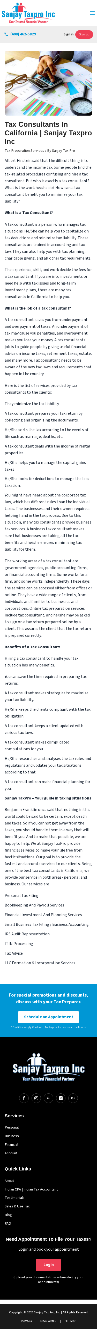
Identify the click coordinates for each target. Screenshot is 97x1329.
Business (12, 1136)
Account (11, 1153)
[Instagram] (36, 1098)
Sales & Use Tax (17, 1206)
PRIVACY (26, 1321)
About (9, 1180)
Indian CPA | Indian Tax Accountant (31, 1189)
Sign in (68, 34)
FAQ (8, 1223)
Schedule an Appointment (48, 1017)
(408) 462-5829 (23, 34)
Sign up (84, 34)
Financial (11, 1144)
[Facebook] (23, 1098)
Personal (12, 1127)
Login (48, 1265)
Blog (8, 1215)
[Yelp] (48, 1098)
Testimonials (15, 1197)
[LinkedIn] (60, 1098)
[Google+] (73, 1098)
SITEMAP (70, 1321)
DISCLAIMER (48, 1321)
